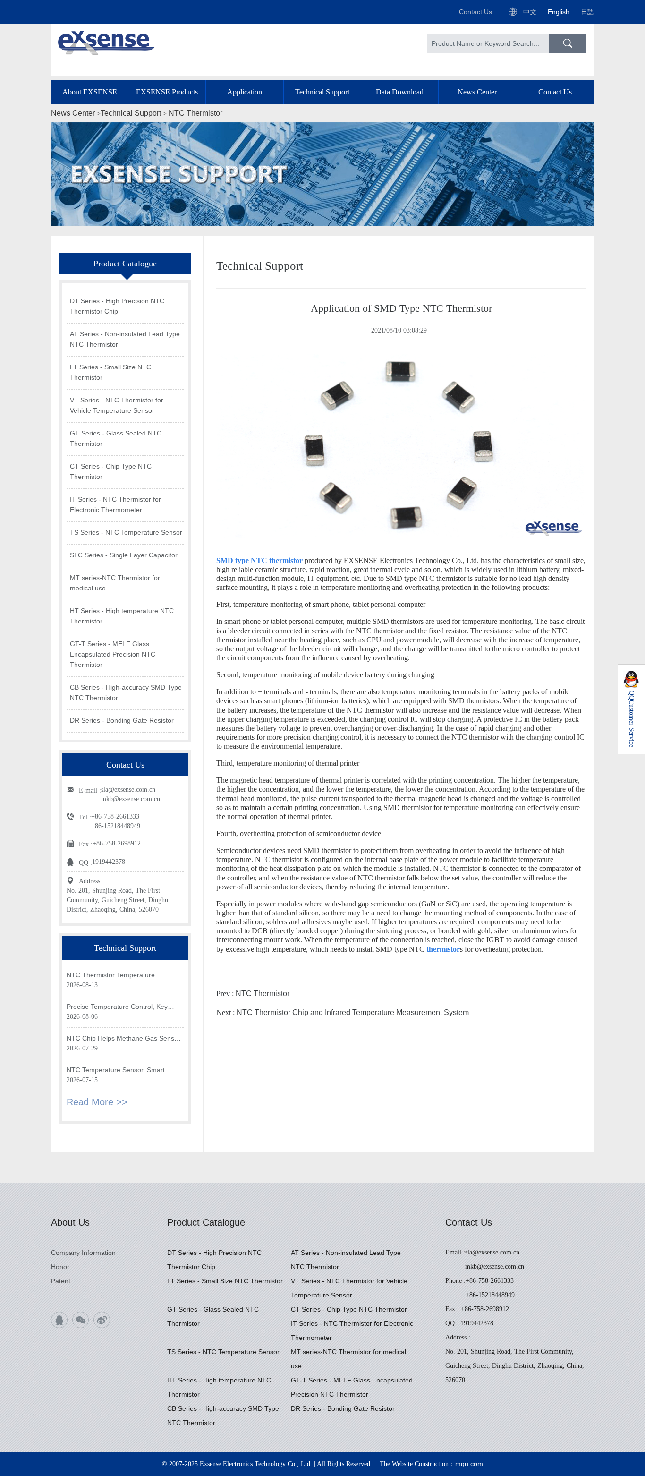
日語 (587, 12)
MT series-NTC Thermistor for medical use (115, 583)
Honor (60, 1267)
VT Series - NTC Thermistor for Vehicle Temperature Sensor (116, 405)
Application (244, 92)
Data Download (400, 92)
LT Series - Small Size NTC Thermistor (110, 372)
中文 (529, 12)
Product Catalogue (206, 1222)
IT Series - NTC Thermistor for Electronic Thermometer (115, 504)
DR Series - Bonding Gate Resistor (122, 720)
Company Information (83, 1252)
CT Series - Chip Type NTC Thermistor (111, 471)
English (558, 12)
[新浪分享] (102, 1320)
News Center (477, 92)
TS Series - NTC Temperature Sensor (126, 532)
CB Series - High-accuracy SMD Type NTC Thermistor (126, 692)
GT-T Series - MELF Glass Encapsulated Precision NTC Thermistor (112, 654)
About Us (70, 1222)
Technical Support (322, 92)
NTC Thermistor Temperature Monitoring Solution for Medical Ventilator (113, 975)
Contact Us (475, 12)
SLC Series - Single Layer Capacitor (124, 555)
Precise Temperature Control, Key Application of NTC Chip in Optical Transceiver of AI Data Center (117, 1007)
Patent (60, 1281)
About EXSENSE (89, 92)
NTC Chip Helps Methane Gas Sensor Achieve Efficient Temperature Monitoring (123, 1038)
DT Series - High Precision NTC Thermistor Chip (117, 306)
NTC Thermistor (195, 113)
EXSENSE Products (167, 92)
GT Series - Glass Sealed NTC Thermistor (115, 438)
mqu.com (469, 1463)
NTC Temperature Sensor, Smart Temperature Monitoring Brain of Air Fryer (120, 1070)
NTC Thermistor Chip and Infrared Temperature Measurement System (353, 1012)
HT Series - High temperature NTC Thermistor (122, 616)
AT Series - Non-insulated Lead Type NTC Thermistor (125, 339)
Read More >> (97, 1102)
